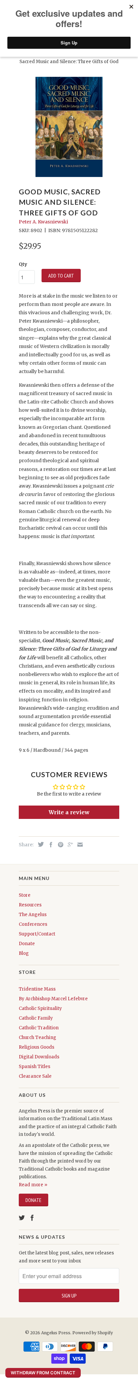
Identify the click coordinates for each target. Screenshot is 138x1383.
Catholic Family (36, 1018)
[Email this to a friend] (78, 844)
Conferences (33, 924)
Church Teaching (37, 1037)
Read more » (33, 1185)
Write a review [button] (69, 812)
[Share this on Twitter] (39, 844)
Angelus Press (55, 1332)
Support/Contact (37, 934)
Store (24, 895)
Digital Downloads (39, 1057)
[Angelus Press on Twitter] (22, 1218)
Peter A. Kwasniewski (43, 222)
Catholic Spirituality (40, 1008)
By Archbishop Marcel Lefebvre (53, 999)
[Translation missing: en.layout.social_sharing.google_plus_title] (68, 844)
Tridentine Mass (37, 989)
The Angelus (33, 914)
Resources (30, 905)
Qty (23, 264)
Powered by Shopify (92, 1332)
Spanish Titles (34, 1066)
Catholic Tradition (39, 1028)
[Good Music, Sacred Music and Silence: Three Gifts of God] (69, 127)
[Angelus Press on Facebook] (32, 1218)
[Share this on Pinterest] (59, 844)
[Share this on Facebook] (49, 844)
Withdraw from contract (43, 1372)
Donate (27, 943)
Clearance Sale (35, 1076)
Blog (24, 953)
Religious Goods (36, 1047)
